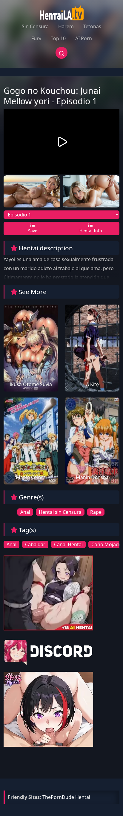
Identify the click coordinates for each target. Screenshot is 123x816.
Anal (25, 512)
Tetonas (92, 26)
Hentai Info (90, 231)
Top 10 (58, 38)
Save (32, 231)
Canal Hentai (68, 544)
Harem (66, 26)
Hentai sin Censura (60, 512)
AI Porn (83, 38)
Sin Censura (35, 26)
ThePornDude (58, 797)
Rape (96, 512)
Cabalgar (35, 544)
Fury (36, 38)
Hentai (82, 797)
